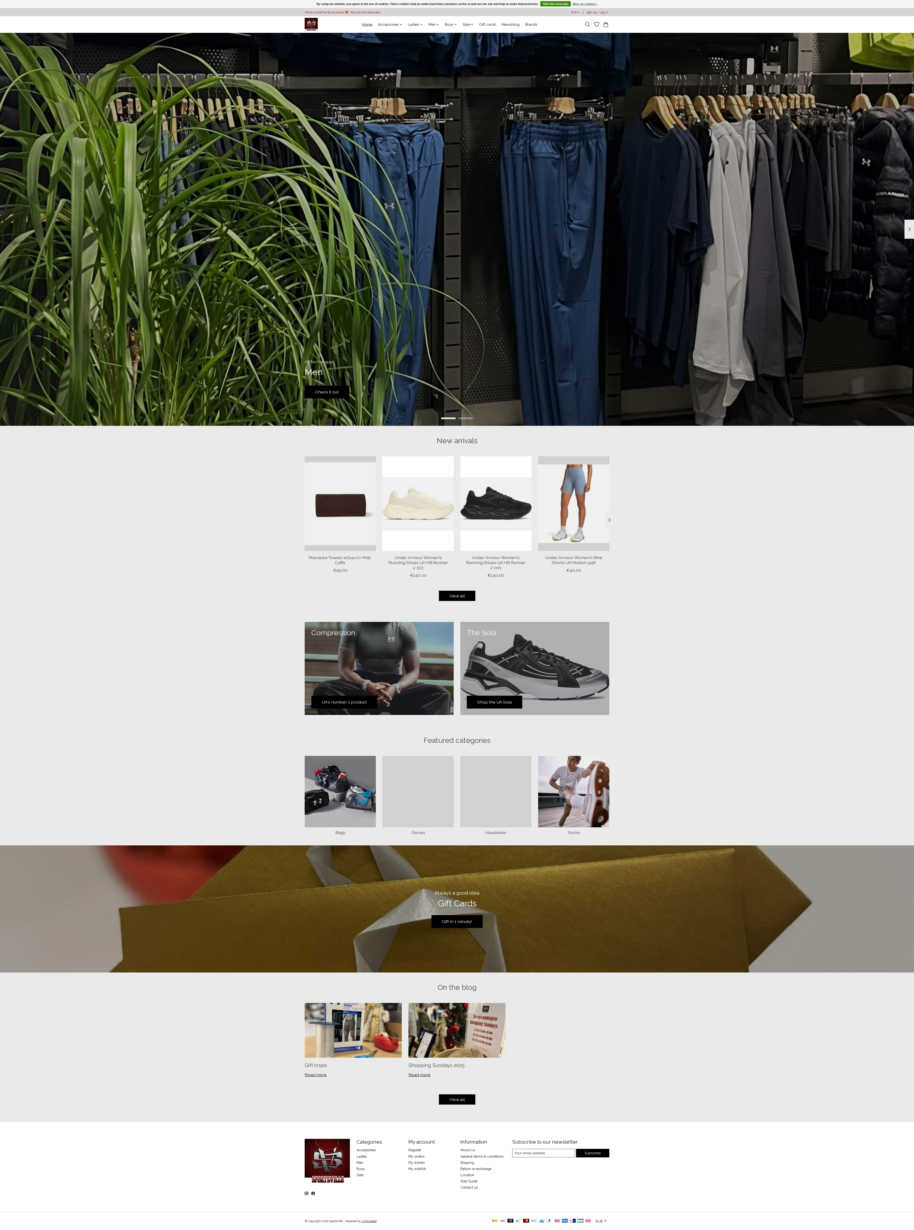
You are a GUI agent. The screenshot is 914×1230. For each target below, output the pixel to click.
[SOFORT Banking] (557, 1221)
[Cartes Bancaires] (580, 1221)
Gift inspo (316, 1065)
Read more (316, 1074)
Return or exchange (475, 1169)
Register (414, 1150)
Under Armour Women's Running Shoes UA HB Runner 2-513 (418, 562)
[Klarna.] (588, 1221)
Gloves (418, 832)
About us (467, 1150)
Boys (361, 1169)
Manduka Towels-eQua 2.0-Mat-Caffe (340, 560)
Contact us (469, 1187)
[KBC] (542, 1221)
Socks (574, 832)
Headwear (495, 832)
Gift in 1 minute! (457, 921)
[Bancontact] (518, 1221)
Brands (531, 24)
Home (367, 24)
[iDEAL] (495, 1221)
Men (360, 1163)
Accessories (366, 1150)
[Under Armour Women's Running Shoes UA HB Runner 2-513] (418, 503)
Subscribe (593, 1153)
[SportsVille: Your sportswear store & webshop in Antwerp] (311, 24)
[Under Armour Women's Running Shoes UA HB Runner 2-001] (496, 503)
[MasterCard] (526, 1221)
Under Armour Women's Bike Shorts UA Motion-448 (573, 560)
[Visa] (503, 1221)
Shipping (467, 1163)
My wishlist (417, 1169)
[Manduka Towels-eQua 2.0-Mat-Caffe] (340, 503)
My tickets (416, 1163)
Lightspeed (369, 1221)
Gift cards (487, 24)
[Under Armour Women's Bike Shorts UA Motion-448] (573, 503)
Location (467, 1175)
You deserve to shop (335, 391)
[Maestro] (510, 1221)
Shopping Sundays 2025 (436, 1065)
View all (457, 595)
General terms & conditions (481, 1156)
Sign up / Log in (597, 12)
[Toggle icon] (587, 24)
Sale (360, 1175)
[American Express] (565, 1221)
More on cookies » (585, 4)
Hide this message (555, 4)
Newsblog (511, 24)
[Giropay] (573, 1221)
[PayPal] (549, 1221)
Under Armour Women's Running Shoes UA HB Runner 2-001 (496, 562)
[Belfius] (534, 1221)
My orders (416, 1156)
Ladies (362, 1156)
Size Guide (468, 1181)
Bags (340, 832)
